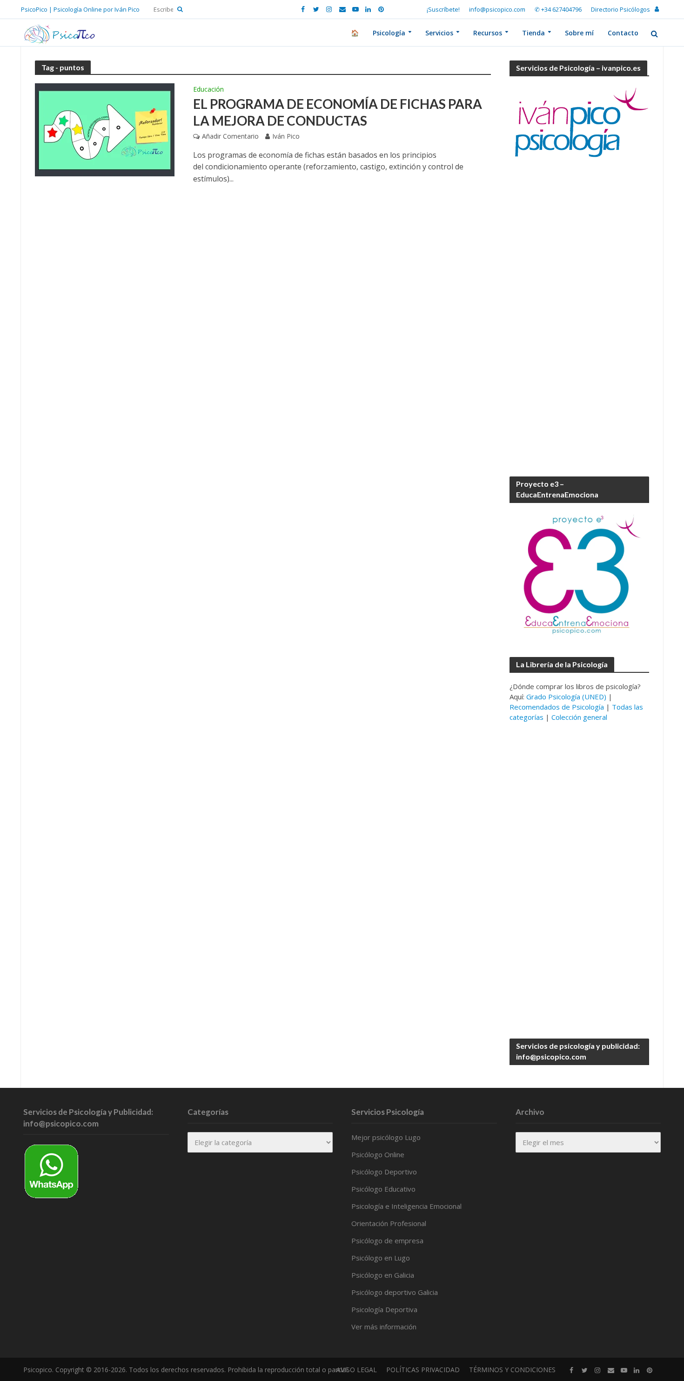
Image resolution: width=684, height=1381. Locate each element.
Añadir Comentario (230, 136)
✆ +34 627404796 (558, 9)
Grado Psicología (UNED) (566, 696)
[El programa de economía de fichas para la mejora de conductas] (104, 129)
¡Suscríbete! (443, 9)
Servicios (439, 32)
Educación (208, 90)
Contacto (623, 32)
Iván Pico (286, 136)
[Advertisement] (579, 318)
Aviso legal (356, 1369)
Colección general (579, 717)
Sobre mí (579, 32)
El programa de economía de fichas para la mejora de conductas (337, 112)
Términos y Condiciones (512, 1369)
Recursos (487, 32)
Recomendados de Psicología (557, 706)
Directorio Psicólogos (620, 9)
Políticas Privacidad (423, 1369)
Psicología (389, 32)
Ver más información (383, 1326)
